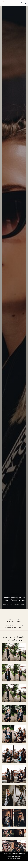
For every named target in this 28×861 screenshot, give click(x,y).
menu (25, 3)
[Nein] (26, 856)
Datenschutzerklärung (15, 858)
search (22, 3)
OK (8, 858)
